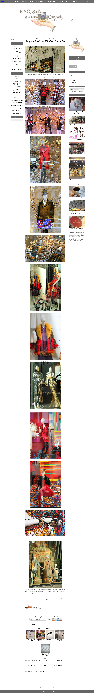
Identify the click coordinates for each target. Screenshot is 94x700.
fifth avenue (47, 660)
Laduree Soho (17, 97)
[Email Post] (45, 658)
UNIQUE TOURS (63, 1)
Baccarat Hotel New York (17, 48)
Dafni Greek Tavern (17, 86)
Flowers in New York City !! (76, 155)
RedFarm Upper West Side (17, 100)
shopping (53, 660)
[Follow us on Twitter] (56, 620)
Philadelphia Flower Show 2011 (16, 56)
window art (59, 660)
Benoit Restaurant (17, 80)
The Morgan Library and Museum (17, 62)
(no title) (77, 184)
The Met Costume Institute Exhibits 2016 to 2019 (45, 654)
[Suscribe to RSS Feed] (53, 620)
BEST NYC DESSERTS (28, 1)
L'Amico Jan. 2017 (17, 95)
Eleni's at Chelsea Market (77, 228)
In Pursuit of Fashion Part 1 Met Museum (59, 640)
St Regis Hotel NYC (17, 58)
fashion (41, 660)
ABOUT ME (4, 1)
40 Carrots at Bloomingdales (76, 124)
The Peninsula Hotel (17, 66)
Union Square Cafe (17, 113)
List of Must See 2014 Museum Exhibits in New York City (77, 212)
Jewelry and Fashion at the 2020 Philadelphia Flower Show (31, 641)
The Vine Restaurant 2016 (16, 108)
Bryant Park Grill (16, 83)
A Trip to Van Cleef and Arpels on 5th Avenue (76, 112)
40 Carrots (17, 76)
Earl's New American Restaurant (17, 89)
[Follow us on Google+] (61, 620)
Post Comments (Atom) (39, 671)
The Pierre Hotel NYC (17, 67)
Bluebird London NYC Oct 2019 (16, 51)
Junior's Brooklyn (17, 90)
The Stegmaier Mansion (17, 69)
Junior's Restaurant (17, 92)
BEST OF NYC (40, 1)
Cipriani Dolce (17, 84)
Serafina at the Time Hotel (16, 105)
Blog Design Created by (47, 691)
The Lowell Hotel (16, 60)
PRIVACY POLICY (14, 1)
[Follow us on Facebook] (58, 620)
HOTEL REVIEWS (74, 1)
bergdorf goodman (34, 660)
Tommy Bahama (16, 112)
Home (45, 666)
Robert (16, 103)
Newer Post (32, 666)
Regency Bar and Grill (17, 102)
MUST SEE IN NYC (51, 1)
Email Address (72, 61)
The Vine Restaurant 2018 (16, 110)
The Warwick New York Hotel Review (76, 180)
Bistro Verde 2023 (17, 81)
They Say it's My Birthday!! (76, 139)
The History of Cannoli (76, 198)
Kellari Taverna (17, 94)
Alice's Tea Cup (17, 46)
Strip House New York (17, 107)
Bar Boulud (17, 78)
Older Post (59, 666)
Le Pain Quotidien (17, 99)
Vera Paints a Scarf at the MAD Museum (50, 640)
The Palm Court (17, 64)
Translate (81, 91)
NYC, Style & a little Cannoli (44, 687)
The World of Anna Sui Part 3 (40, 640)
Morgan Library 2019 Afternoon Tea (17, 53)
